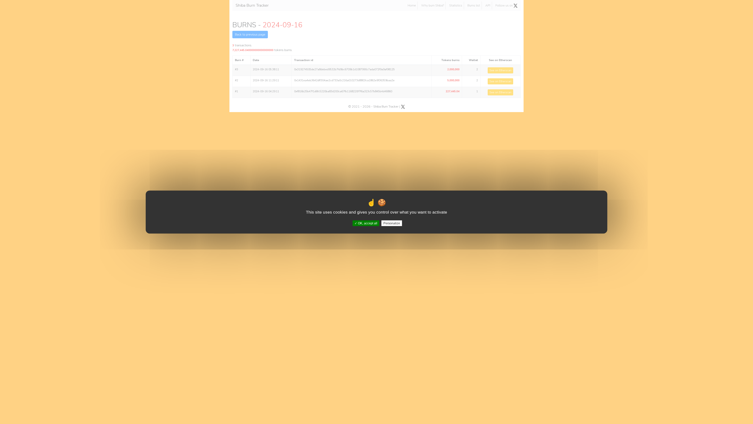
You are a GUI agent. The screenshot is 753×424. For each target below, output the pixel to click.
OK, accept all (367, 223)
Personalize (391, 223)
